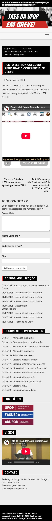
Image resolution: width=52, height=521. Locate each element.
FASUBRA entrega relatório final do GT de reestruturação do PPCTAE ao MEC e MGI (38, 185)
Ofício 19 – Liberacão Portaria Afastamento (23, 363)
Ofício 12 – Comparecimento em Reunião (22, 342)
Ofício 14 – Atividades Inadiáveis (18, 350)
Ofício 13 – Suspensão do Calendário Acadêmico (25, 346)
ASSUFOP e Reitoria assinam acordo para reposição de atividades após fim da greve (25, 3)
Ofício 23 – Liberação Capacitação (18, 377)
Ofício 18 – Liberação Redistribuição (20, 359)
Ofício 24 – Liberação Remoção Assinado (22, 381)
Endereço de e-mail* (12, 245)
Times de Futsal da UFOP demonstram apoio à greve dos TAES (14, 182)
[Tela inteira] (46, 462)
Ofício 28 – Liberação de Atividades (19, 390)
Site (4, 256)
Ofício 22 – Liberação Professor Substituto (23, 372)
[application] (26, 451)
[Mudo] (42, 462)
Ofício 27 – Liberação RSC (14, 385)
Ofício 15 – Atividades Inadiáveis (18, 355)
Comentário (8, 213)
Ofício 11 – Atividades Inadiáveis (18, 337)
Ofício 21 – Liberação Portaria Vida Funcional (24, 368)
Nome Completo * (11, 235)
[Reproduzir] (5, 462)
